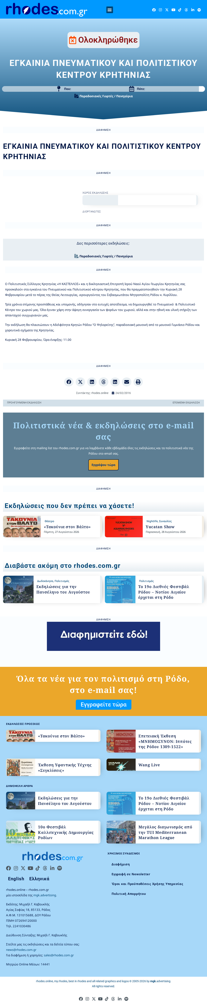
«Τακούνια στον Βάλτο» (67, 526)
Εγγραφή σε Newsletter (131, 874)
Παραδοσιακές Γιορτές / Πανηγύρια (106, 96)
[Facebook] (154, 10)
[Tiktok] (180, 10)
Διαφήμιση (121, 864)
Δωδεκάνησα (45, 581)
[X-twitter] (167, 10)
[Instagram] (160, 10)
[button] (109, 9)
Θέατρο (49, 521)
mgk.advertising (44, 895)
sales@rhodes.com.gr (59, 955)
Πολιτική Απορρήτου (129, 894)
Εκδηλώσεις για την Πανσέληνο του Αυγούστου (63, 589)
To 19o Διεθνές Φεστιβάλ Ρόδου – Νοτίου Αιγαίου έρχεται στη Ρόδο (163, 592)
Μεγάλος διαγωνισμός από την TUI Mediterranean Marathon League (165, 832)
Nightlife (152, 521)
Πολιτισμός (62, 581)
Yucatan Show (160, 526)
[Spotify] (199, 10)
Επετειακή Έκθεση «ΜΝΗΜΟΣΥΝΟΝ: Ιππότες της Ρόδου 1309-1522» (165, 741)
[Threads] (186, 10)
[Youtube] (173, 10)
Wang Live (149, 765)
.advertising (160, 981)
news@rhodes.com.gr (21, 950)
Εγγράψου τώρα (103, 465)
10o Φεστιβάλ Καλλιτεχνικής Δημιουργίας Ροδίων (66, 832)
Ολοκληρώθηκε (108, 40)
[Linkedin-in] (192, 10)
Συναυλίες (165, 521)
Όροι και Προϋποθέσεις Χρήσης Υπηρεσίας (147, 884)
